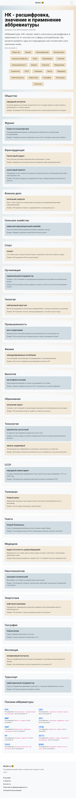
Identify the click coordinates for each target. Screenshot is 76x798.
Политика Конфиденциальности (15, 787)
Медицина (61, 71)
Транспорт (38, 84)
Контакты (7, 784)
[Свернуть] (72, 3)
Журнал (28, 52)
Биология (45, 65)
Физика (34, 65)
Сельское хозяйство (19, 59)
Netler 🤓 (39, 2)
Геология (60, 59)
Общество (16, 52)
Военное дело (59, 52)
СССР (27, 71)
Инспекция (60, 78)
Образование (59, 65)
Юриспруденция (42, 52)
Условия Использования (12, 790)
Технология (15, 71)
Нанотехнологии (17, 78)
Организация (47, 59)
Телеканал (38, 71)
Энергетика (33, 78)
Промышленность (19, 65)
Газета (49, 71)
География (47, 78)
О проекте (7, 781)
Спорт (35, 59)
